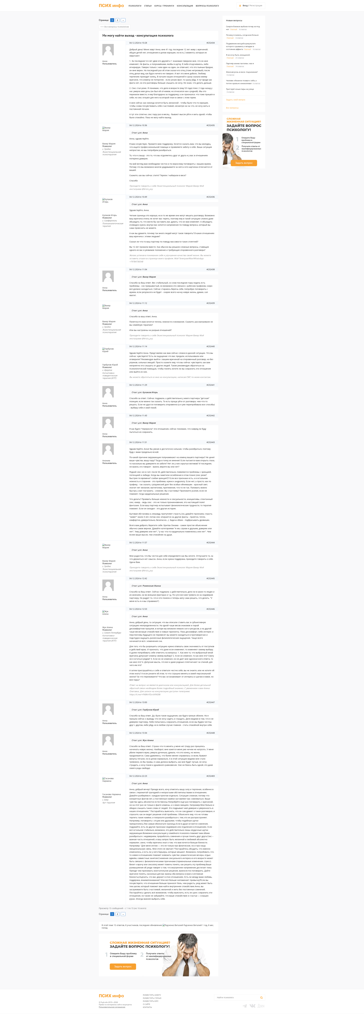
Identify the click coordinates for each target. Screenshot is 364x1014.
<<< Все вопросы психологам (114, 26)
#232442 (211, 415)
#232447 (211, 702)
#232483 (211, 776)
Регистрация (256, 5)
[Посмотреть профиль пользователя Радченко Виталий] (173, 925)
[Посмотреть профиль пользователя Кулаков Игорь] (113, 203)
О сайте (146, 1004)
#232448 (211, 733)
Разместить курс (151, 1001)
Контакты (147, 1007)
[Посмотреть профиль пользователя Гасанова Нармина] (113, 783)
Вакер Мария (108, 143)
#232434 (211, 43)
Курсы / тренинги (164, 6)
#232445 (211, 578)
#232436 (211, 197)
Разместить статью (152, 998)
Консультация (185, 6)
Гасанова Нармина (111, 794)
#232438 (211, 269)
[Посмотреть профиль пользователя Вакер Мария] (113, 132)
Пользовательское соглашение (112, 1007)
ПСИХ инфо (111, 5)
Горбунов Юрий (110, 364)
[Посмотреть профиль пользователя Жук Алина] (113, 616)
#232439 (211, 303)
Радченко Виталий (193, 925)
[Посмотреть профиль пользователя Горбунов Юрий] (113, 353)
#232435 (211, 125)
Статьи (148, 6)
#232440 (211, 346)
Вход (245, 5)
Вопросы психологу (207, 6)
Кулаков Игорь (109, 215)
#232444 (211, 542)
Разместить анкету (152, 995)
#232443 (211, 442)
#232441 (211, 385)
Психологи (135, 6)
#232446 (211, 609)
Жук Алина (107, 627)
